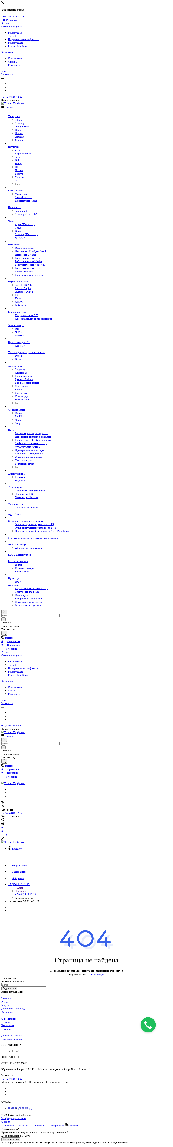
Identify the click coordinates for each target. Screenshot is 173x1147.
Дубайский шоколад (13, 1008)
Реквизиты (14, 65)
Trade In (12, 36)
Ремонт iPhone (16, 42)
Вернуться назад (78, 974)
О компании (15, 58)
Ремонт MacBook (18, 46)
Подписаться (9, 988)
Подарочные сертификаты (23, 39)
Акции (5, 1001)
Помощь (6, 1028)
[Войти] (2, 824)
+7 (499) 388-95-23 (13, 16)
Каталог (6, 998)
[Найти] (4, 633)
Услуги (5, 1005)
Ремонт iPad (15, 32)
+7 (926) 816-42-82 (11, 96)
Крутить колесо (11, 1139)
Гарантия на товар (11, 1038)
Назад (19, 887)
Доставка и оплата (12, 1035)
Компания (7, 1012)
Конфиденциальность (13, 1118)
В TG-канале (10, 19)
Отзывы (12, 61)
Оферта (5, 1121)
